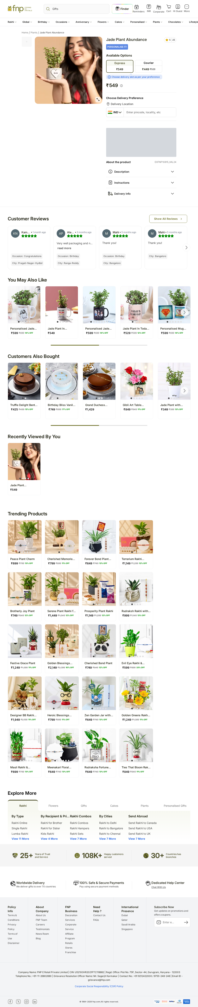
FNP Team (41, 919)
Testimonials (43, 929)
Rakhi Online (19, 822)
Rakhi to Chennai (109, 833)
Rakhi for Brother (51, 822)
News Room (42, 933)
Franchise (70, 952)
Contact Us (99, 915)
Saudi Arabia (128, 924)
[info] (121, 86)
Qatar (124, 919)
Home (26, 32)
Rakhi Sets (76, 833)
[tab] (23, 805)
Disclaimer (14, 943)
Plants (35, 32)
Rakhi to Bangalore (111, 828)
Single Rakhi (19, 828)
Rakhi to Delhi (107, 822)
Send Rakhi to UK (139, 833)
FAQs (96, 919)
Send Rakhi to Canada (142, 822)
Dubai (124, 915)
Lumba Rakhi (20, 833)
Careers (40, 924)
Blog (38, 938)
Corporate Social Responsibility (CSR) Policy (99, 986)
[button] (12, 22)
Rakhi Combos (79, 822)
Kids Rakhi (47, 833)
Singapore (127, 929)
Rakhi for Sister (50, 828)
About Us (41, 915)
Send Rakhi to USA (140, 828)
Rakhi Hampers (79, 828)
